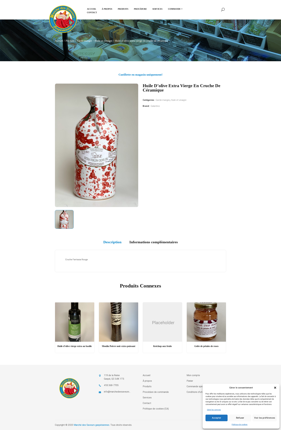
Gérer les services (214, 410)
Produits (70, 40)
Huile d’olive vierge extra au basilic (74, 346)
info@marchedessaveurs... (117, 391)
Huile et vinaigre (103, 40)
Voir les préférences (264, 418)
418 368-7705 (111, 385)
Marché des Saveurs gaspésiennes (91, 425)
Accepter (216, 418)
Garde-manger (84, 40)
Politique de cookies (239, 425)
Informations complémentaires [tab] (153, 242)
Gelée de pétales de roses (206, 346)
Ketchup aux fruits (162, 346)
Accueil (59, 40)
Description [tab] (112, 242)
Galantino (155, 106)
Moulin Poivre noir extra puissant (118, 346)
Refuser (240, 418)
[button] (275, 387)
